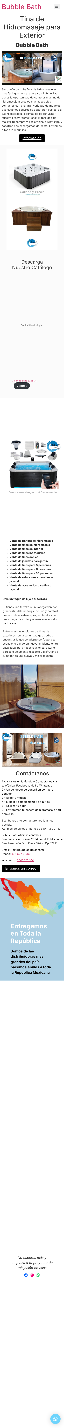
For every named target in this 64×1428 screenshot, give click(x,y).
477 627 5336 (20, 854)
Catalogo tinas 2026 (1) (24, 380)
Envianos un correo (20, 868)
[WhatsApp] (38, 1275)
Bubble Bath (21, 7)
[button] (55, 1419)
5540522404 (25, 860)
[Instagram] (32, 1275)
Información (32, 138)
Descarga (22, 386)
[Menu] (57, 6)
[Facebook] (26, 1275)
